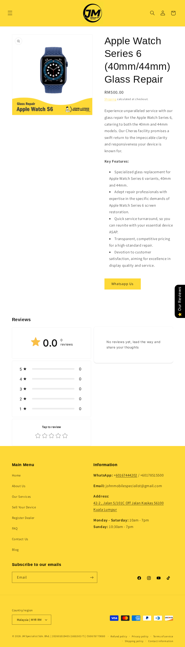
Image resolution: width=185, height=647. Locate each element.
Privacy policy (140, 636)
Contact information (160, 641)
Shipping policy (134, 641)
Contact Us (20, 539)
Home (16, 475)
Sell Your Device (24, 507)
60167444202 (126, 475)
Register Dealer (23, 518)
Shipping (110, 99)
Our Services (21, 496)
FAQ (15, 528)
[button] (10, 13)
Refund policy (119, 636)
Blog (15, 549)
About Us (18, 486)
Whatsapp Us (122, 283)
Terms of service (163, 636)
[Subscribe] (91, 577)
